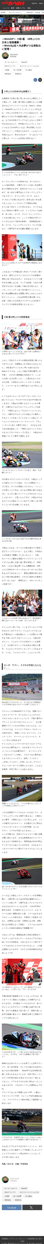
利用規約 (5, 1239)
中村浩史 (13, 56)
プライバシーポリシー (18, 1239)
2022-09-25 (14, 55)
